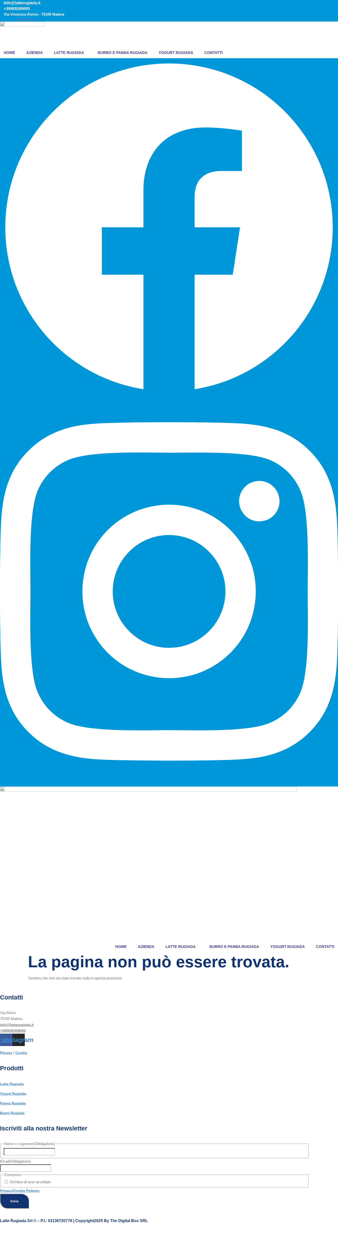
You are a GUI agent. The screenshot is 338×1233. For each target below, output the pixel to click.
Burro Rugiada (12, 1113)
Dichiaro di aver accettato (30, 1182)
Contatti (213, 53)
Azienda (34, 53)
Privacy (6, 1053)
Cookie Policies (26, 1191)
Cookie (21, 1053)
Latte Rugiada (69, 53)
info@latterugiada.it (17, 1025)
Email (15, 1161)
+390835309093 (13, 1031)
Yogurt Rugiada (176, 53)
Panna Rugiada (13, 1103)
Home (9, 53)
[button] (70, 52)
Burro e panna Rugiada (122, 53)
